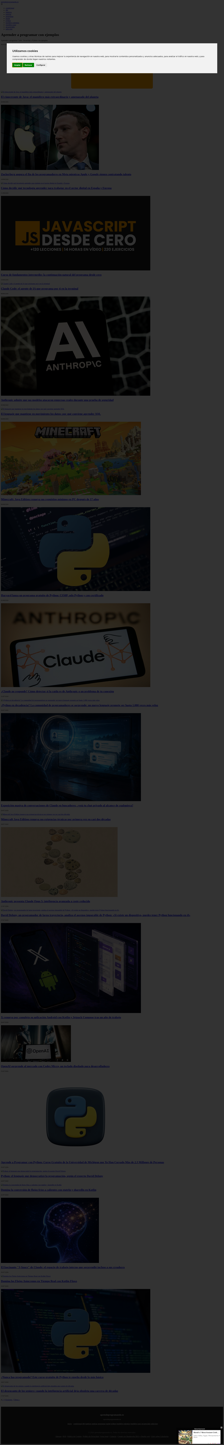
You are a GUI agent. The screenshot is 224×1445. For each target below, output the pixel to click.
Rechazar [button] (28, 65)
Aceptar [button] (17, 65)
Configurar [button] (40, 65)
